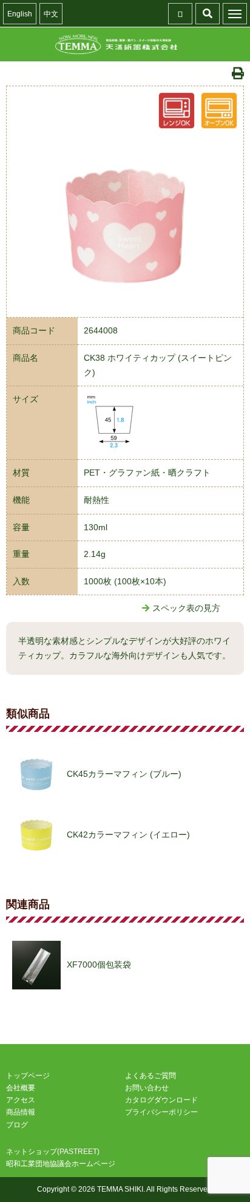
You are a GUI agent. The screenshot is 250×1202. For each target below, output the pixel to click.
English (19, 14)
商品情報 (20, 1112)
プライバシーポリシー (161, 1112)
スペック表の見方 (186, 608)
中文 (51, 14)
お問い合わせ (147, 1088)
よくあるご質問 (150, 1075)
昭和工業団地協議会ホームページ (60, 1163)
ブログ (17, 1125)
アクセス (20, 1100)
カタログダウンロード (161, 1100)
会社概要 (20, 1088)
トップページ (28, 1075)
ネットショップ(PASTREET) (53, 1151)
